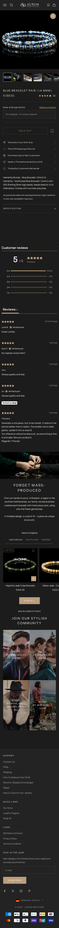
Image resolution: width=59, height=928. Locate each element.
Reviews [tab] (10, 309)
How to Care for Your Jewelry (17, 792)
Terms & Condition (12, 843)
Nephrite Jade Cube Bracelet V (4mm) (20, 585)
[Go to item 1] (7, 77)
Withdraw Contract (13, 833)
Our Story (8, 807)
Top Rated (45, 539)
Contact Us (9, 761)
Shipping (7, 772)
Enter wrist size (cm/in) (14, 107)
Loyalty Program (11, 813)
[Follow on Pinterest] (29, 891)
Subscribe (15, 880)
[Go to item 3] (27, 77)
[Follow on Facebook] (4, 891)
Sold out (25, 130)
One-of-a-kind (32, 539)
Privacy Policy (10, 838)
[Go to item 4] (37, 77)
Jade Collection (16, 539)
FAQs (5, 766)
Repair (6, 787)
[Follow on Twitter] (12, 891)
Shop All (7, 818)
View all (29, 600)
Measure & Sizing (47, 107)
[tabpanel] (29, 381)
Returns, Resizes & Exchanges (18, 782)
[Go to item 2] (17, 77)
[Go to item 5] (47, 77)
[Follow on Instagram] (21, 891)
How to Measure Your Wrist (16, 777)
